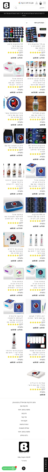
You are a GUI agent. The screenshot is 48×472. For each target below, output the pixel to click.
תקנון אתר (24, 420)
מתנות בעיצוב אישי (24, 409)
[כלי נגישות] (23, 468)
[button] (35, 52)
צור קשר (24, 417)
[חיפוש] (13, 8)
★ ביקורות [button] (46, 465)
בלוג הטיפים (24, 435)
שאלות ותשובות (24, 428)
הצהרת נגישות (24, 424)
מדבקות (24, 413)
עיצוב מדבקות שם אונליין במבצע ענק (23, 402)
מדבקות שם (24, 406)
